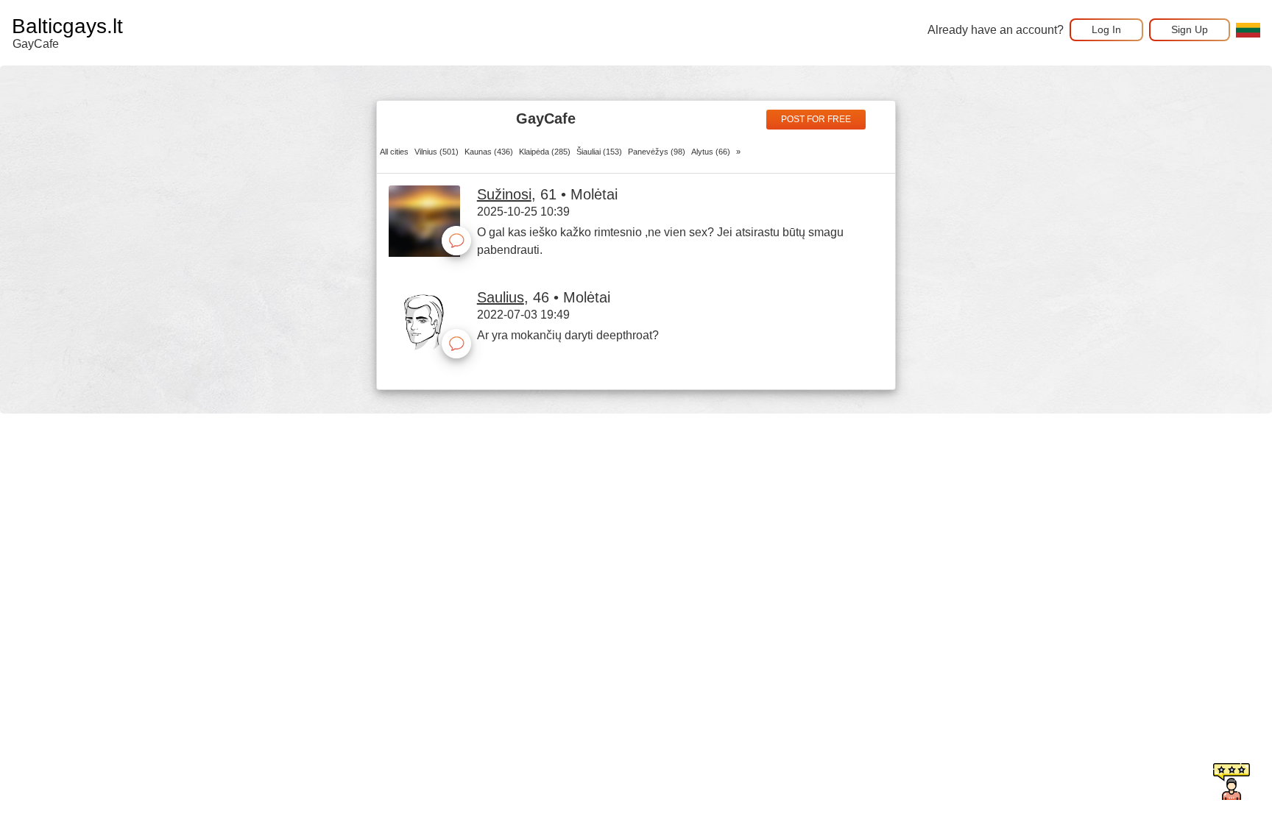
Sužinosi (504, 194)
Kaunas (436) (488, 151)
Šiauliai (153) (599, 151)
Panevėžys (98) (656, 151)
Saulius (500, 297)
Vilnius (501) (436, 151)
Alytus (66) (710, 151)
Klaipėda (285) (544, 151)
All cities (394, 151)
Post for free (816, 119)
